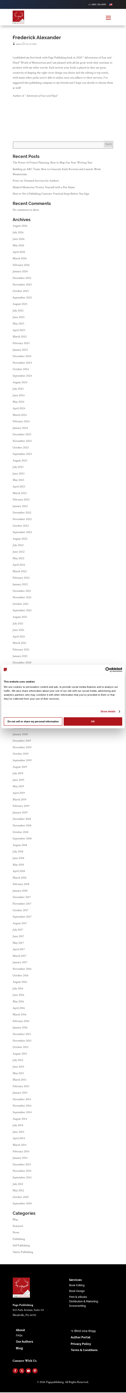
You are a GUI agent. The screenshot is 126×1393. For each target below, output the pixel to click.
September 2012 (22, 1177)
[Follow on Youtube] (28, 1370)
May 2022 (18, 558)
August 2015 (20, 1054)
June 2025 (19, 317)
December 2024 (22, 356)
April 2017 (19, 949)
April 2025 (19, 330)
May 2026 (18, 245)
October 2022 (21, 526)
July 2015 (18, 1060)
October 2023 (21, 447)
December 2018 (22, 819)
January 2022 (20, 584)
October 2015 (21, 1047)
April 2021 (19, 636)
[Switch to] (111, 4)
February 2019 (21, 806)
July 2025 (18, 310)
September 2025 (22, 297)
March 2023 (20, 493)
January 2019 (20, 812)
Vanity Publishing (23, 1252)
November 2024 (22, 363)
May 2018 (18, 865)
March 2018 (19, 878)
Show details (108, 711)
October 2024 (21, 369)
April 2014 (19, 1138)
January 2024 (20, 428)
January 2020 (20, 734)
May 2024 (18, 402)
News (16, 1232)
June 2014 (18, 1132)
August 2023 (20, 460)
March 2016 (19, 1014)
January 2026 (20, 271)
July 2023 (18, 467)
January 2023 (20, 506)
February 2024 (21, 421)
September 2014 (22, 1112)
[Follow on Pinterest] (35, 1370)
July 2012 (18, 1184)
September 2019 (22, 760)
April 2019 (19, 793)
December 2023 (22, 434)
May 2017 (18, 943)
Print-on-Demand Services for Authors (36, 181)
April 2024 (19, 408)
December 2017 (22, 897)
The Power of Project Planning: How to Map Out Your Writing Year (52, 162)
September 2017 (22, 917)
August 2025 (20, 304)
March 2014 (19, 1145)
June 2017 (18, 936)
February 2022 (21, 578)
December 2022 (22, 512)
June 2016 (18, 995)
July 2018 (18, 851)
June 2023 (18, 473)
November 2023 (22, 441)
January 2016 (20, 1027)
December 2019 (22, 741)
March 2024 (20, 415)
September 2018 (22, 838)
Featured (18, 1226)
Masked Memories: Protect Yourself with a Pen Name (44, 187)
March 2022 (20, 571)
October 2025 (21, 291)
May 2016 (18, 1001)
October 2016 (21, 975)
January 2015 (20, 1093)
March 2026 (20, 258)
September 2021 (22, 610)
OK (93, 721)
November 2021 (22, 597)
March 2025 (20, 336)
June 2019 (18, 780)
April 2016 (19, 1008)
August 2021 (20, 617)
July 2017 (18, 930)
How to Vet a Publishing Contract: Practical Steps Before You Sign (51, 194)
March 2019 (19, 799)
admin (19, 44)
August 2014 (20, 1119)
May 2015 (18, 1073)
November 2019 (22, 747)
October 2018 (21, 832)
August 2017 (20, 923)
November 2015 (22, 1041)
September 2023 (22, 454)
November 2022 (22, 519)
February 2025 (21, 343)
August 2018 (20, 845)
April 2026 (19, 252)
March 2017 (19, 956)
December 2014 (22, 1099)
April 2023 (19, 486)
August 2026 (20, 226)
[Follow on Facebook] (15, 1370)
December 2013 (22, 1164)
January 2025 (20, 350)
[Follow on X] (21, 1370)
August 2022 (20, 539)
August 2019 (20, 767)
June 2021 (18, 630)
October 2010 (21, 1197)
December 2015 (22, 1034)
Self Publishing (21, 1245)
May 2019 (18, 786)
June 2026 (19, 239)
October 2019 (21, 754)
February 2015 (21, 1086)
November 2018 (22, 825)
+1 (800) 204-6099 (97, 4)
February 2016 (21, 1021)
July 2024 (18, 389)
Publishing (19, 1239)
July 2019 (18, 773)
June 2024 (19, 395)
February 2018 (21, 884)
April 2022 (19, 565)
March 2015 (19, 1080)
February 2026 (21, 265)
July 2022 (18, 545)
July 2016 (18, 988)
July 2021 (18, 623)
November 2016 (22, 969)
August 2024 (20, 382)
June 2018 (18, 858)
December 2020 (22, 662)
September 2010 (22, 1203)
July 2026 (18, 232)
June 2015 (18, 1067)
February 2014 (21, 1151)
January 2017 (20, 962)
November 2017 (22, 904)
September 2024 (22, 376)
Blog (15, 1219)
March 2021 (19, 643)
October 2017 (20, 910)
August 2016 (20, 982)
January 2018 (20, 891)
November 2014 (22, 1106)
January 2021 (20, 656)
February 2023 (21, 499)
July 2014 (18, 1125)
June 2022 (19, 552)
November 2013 (22, 1171)
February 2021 (21, 649)
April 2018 (19, 871)
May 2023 (18, 480)
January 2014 (20, 1158)
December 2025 (22, 278)
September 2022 (22, 532)
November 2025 (22, 284)
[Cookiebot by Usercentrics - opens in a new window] (108, 669)
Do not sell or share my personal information (33, 721)
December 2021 (22, 591)
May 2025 (18, 323)
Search (108, 144)
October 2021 (21, 604)
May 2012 (18, 1190)
